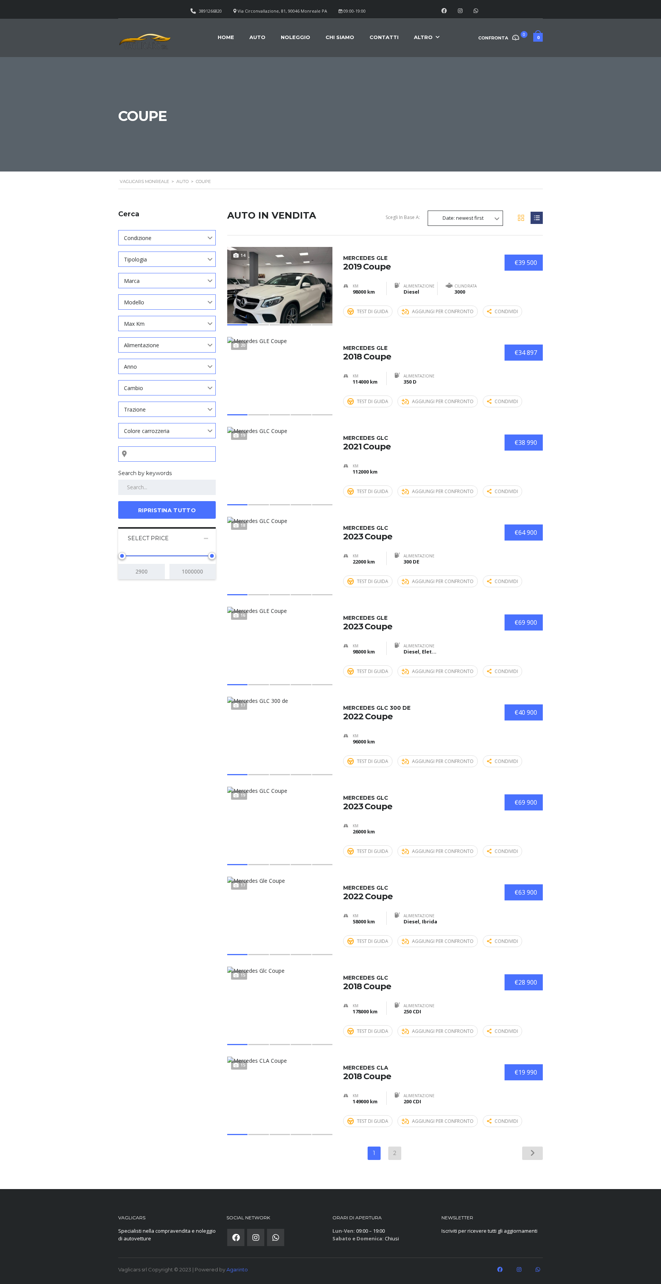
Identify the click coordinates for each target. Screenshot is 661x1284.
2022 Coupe (376, 712)
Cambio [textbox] (133, 388)
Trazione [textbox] (135, 409)
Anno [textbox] (130, 366)
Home (226, 37)
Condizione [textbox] (137, 238)
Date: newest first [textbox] (463, 217)
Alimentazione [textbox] (141, 345)
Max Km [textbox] (134, 323)
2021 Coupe (367, 443)
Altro (423, 37)
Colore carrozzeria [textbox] (146, 431)
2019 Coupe (367, 263)
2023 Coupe (367, 532)
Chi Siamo (340, 37)
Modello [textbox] (134, 302)
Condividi (506, 311)
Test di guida (372, 311)
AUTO (257, 37)
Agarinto (237, 1269)
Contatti (384, 37)
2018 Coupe (367, 353)
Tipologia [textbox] (135, 259)
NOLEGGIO (295, 37)
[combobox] (167, 237)
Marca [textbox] (132, 280)
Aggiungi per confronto (443, 311)
